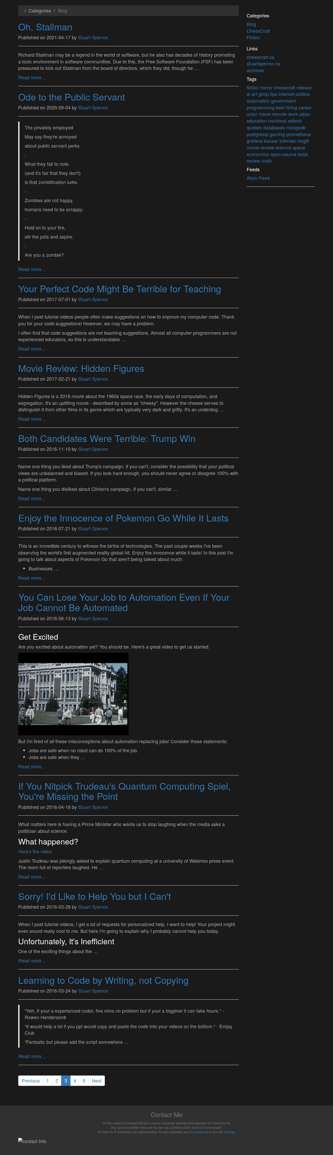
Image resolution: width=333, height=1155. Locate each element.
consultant (197, 1132)
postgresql (258, 134)
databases (274, 127)
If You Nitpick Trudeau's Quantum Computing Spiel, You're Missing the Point (124, 791)
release (304, 87)
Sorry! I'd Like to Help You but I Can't (94, 895)
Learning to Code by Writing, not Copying (103, 979)
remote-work (285, 113)
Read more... (31, 77)
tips (274, 93)
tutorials (288, 140)
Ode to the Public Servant (71, 96)
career (305, 107)
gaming (278, 134)
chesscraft (285, 87)
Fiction (253, 37)
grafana (255, 140)
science (284, 147)
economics (258, 154)
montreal (278, 120)
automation (259, 100)
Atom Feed (258, 177)
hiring (292, 107)
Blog (251, 24)
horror (267, 87)
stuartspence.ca (263, 63)
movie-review (261, 147)
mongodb (296, 127)
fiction (253, 87)
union (253, 113)
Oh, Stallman (45, 26)
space (299, 147)
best (281, 107)
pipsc (304, 113)
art (255, 93)
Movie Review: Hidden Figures (81, 367)
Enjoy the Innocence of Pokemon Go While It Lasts (123, 517)
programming (261, 107)
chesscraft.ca (260, 57)
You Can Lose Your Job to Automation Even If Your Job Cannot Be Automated (123, 602)
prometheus (298, 134)
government (283, 100)
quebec (255, 127)
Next (96, 1080)
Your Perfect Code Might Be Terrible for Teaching (119, 288)
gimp (264, 93)
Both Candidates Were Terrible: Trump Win (107, 438)
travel (265, 113)
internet (287, 93)
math (266, 160)
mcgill (303, 140)
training (229, 1132)
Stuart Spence (93, 37)
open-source (284, 154)
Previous (31, 1080)
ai (249, 93)
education (257, 120)
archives (255, 70)
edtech (295, 120)
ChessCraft (258, 30)
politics (303, 93)
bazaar (271, 140)
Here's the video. (35, 851)
